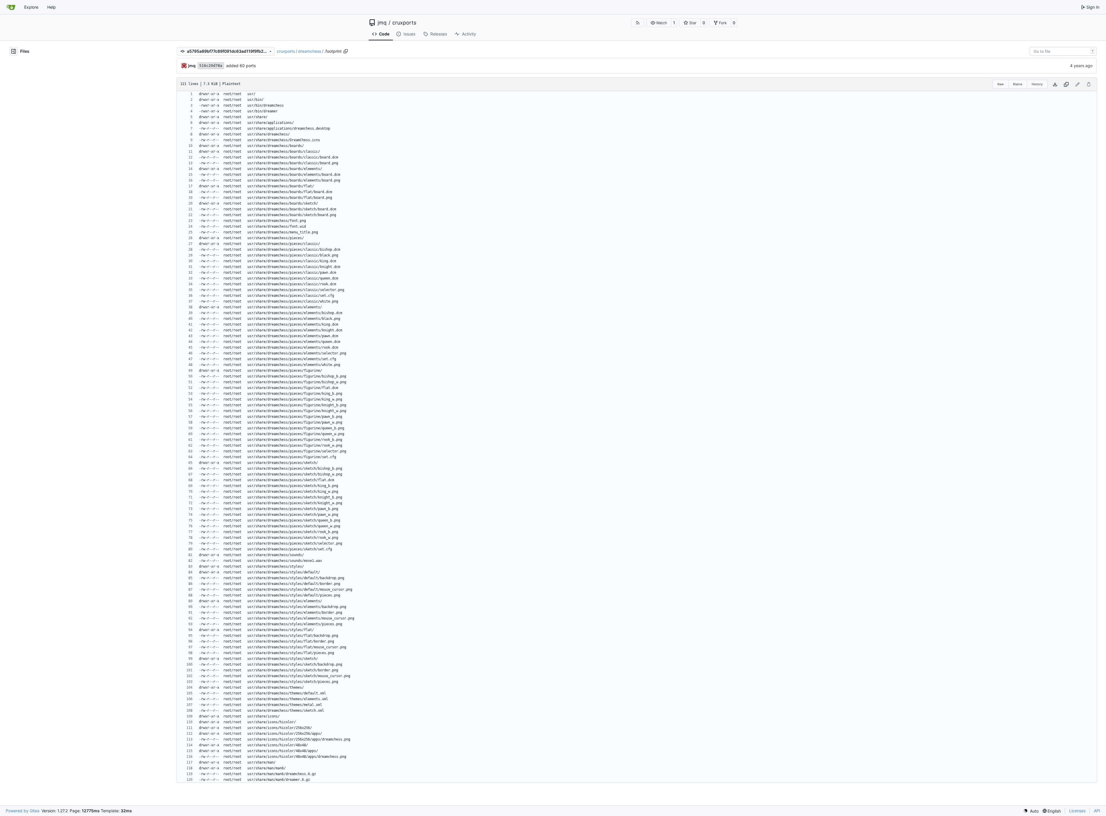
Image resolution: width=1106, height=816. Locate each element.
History (1037, 84)
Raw (1000, 84)
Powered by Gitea (22, 810)
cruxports (404, 23)
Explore (31, 7)
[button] (658, 22)
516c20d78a (210, 65)
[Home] (11, 7)
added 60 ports (241, 65)
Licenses (1077, 810)
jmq (382, 23)
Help (51, 7)
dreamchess (309, 51)
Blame (1017, 84)
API (1097, 810)
